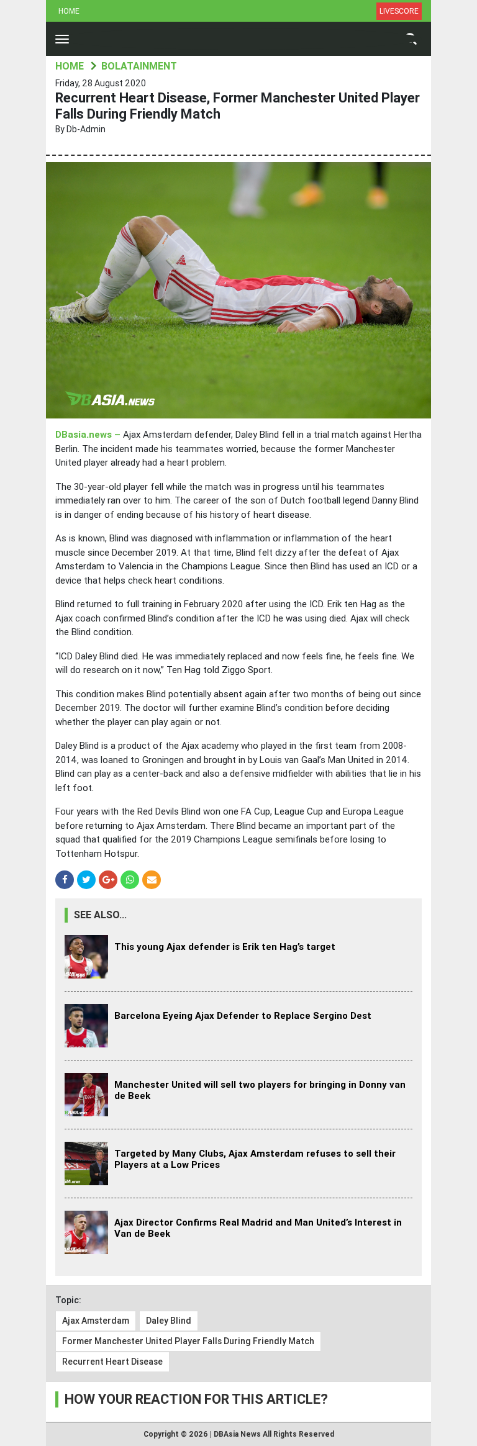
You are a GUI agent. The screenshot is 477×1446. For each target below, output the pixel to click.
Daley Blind (168, 1321)
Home (69, 11)
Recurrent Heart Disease (112, 1362)
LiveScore (399, 11)
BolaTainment (139, 66)
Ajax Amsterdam (95, 1321)
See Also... (100, 915)
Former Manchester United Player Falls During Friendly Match (188, 1341)
